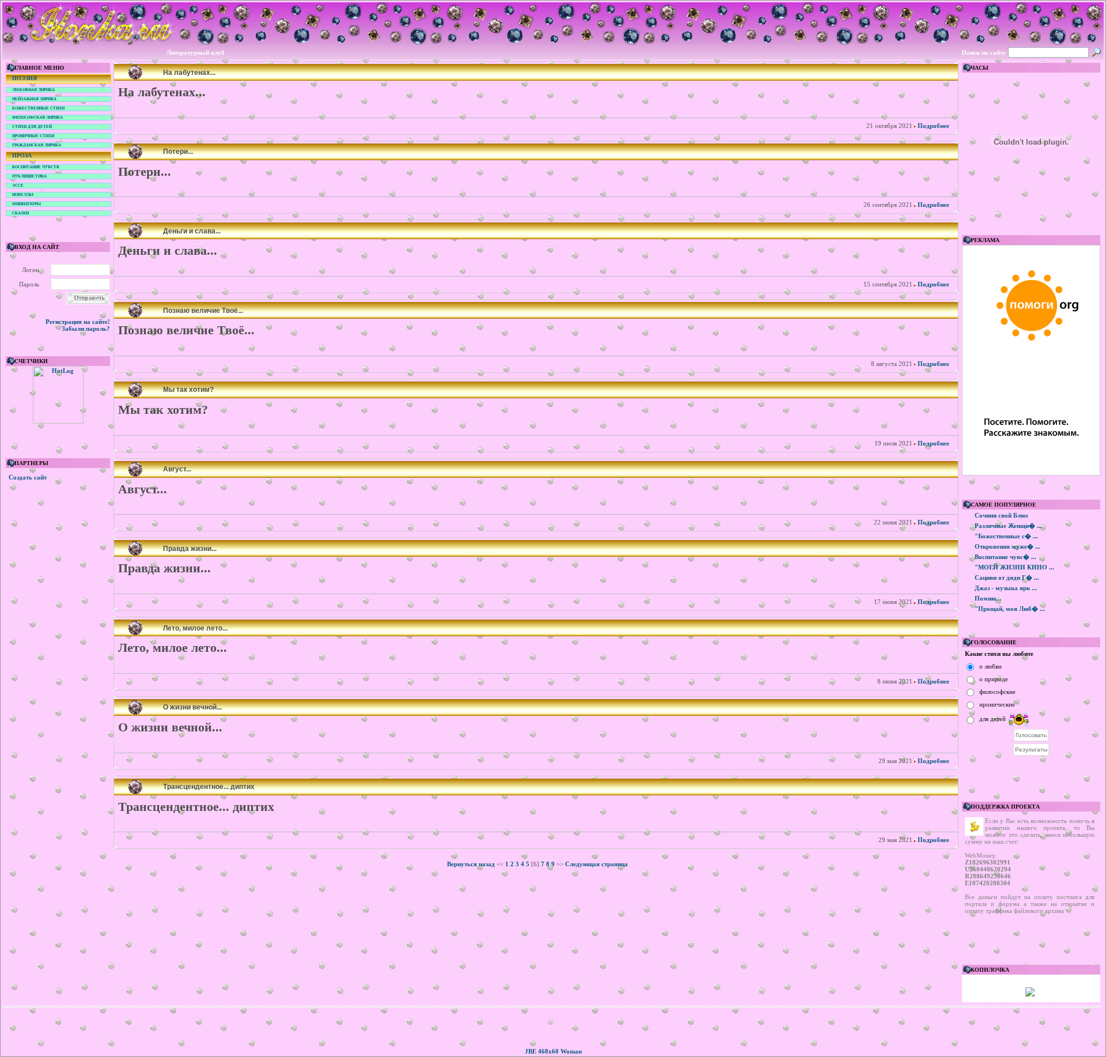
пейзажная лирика (34, 99)
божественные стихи (38, 108)
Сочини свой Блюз (1001, 515)
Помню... (988, 598)
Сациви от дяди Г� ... (1007, 577)
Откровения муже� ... (1007, 546)
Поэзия (24, 78)
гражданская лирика (36, 145)
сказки (20, 213)
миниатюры (26, 204)
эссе (18, 185)
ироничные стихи (33, 136)
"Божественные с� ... (1006, 536)
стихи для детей (32, 126)
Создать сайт (28, 477)
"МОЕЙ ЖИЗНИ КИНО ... (1014, 567)
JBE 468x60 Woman (553, 1051)
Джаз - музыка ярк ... (1006, 587)
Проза (22, 155)
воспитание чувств (35, 167)
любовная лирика (33, 90)
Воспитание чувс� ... (1005, 556)
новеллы (22, 194)
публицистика (29, 176)
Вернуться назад (471, 863)
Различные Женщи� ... (1008, 525)
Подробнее (932, 125)
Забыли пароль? (86, 328)
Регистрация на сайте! (78, 321)
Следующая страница (596, 863)
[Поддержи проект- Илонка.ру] (1030, 994)
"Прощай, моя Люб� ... (1010, 608)
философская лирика (37, 117)
